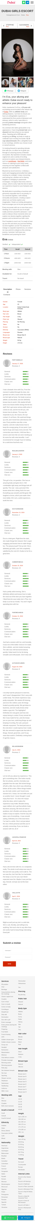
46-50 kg (21, 1142)
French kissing (5, 1034)
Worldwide (21, 1169)
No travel (21, 1162)
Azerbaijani (4, 1150)
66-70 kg (21, 1152)
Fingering (4, 1029)
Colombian (4, 1163)
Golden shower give (7, 1039)
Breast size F (22, 1086)
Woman (3, 1100)
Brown (19, 314)
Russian (3, 1199)
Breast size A (22, 1074)
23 (18, 304)
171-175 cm (22, 1127)
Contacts (6, 294)
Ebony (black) (5, 1130)
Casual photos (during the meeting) (8, 993)
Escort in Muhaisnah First (24, 1208)
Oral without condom (7, 1057)
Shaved (20, 319)
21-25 (20, 1101)
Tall (19, 1027)
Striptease (4, 1080)
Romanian (4, 1197)
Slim (19, 1024)
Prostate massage (7, 1060)
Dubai (23, 15)
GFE (2, 1037)
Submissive (4, 1083)
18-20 (20, 1099)
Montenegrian (5, 1184)
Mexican (4, 1181)
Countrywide (22, 1164)
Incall (3, 1113)
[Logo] (11, 2)
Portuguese (5, 1194)
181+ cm (21, 1132)
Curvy (20, 1016)
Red (19, 1044)
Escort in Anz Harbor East (24, 1178)
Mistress (4, 1055)
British (3, 1158)
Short (20, 1051)
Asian (3, 1128)
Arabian (3, 1125)
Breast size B (22, 1076)
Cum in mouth (5, 1004)
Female (20, 301)
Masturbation (5, 1052)
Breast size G (22, 1089)
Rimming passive (6, 1065)
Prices (18, 289)
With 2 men (4, 1091)
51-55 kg (21, 1144)
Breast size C (22, 1079)
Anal (2, 987)
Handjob (4, 1047)
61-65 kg (21, 1149)
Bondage (4, 989)
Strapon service (6, 1078)
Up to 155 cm (22, 1116)
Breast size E (22, 1084)
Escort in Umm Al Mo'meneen (23, 1201)
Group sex (4, 1044)
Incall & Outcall (6, 1118)
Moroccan (4, 1186)
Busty (20, 1014)
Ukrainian (4, 1207)
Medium (20, 1054)
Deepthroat (4, 1012)
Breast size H (22, 1092)
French (3, 1166)
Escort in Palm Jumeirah (25, 1186)
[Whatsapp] (23, 2)
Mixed (3, 1138)
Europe (20, 1167)
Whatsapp (10, 91)
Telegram (23, 91)
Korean (3, 1179)
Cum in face (5, 1001)
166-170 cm (22, 1124)
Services (27, 289)
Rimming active (6, 1062)
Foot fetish (4, 1032)
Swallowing (4, 1086)
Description (7, 289)
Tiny (19, 1029)
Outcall (3, 1115)
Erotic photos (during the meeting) (9, 1025)
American (4, 1145)
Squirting (4, 1075)
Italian (3, 1174)
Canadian (4, 1161)
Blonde (20, 1037)
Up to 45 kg (21, 1139)
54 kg (19, 340)
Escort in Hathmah (24, 1184)
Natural (20, 337)
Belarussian (5, 1153)
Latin (2, 1135)
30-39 (20, 1107)
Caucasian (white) (23, 329)
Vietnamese (22, 983)
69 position (4, 984)
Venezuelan (21, 981)
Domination (4, 1017)
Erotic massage (6, 1022)
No (18, 327)
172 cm (20, 343)
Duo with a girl (5, 1019)
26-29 (20, 1104)
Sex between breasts (7, 1070)
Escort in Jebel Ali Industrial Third (23, 1197)
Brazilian (4, 1156)
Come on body (5, 1007)
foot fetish (21, 161)
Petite (20, 1019)
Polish (3, 1192)
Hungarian (4, 1171)
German (4, 1168)
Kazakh (3, 1176)
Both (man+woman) (7, 1106)
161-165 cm (22, 1122)
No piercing (21, 322)
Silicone (20, 1066)
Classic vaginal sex (7, 996)
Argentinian (4, 1148)
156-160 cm (22, 1119)
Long (19, 316)
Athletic (20, 311)
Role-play (4, 1068)
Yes (19, 987)
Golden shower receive (8, 1042)
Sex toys (4, 1073)
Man (2, 1098)
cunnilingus (12, 161)
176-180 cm (22, 1129)
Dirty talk (4, 1014)
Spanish (3, 1202)
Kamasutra (4, 1050)
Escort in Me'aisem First (25, 1189)
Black (20, 1042)
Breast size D (22, 335)
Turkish (3, 1204)
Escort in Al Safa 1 (23, 1205)
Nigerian (4, 1189)
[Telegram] (27, 2)
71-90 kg (21, 1155)
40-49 (20, 1109)
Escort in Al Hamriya (24, 1181)
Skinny (20, 1022)
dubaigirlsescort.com (13, 15)
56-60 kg (21, 1147)
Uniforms (4, 1088)
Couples (4, 999)
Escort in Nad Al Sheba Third (25, 1192)
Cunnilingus (5, 1009)
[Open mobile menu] (32, 2)
